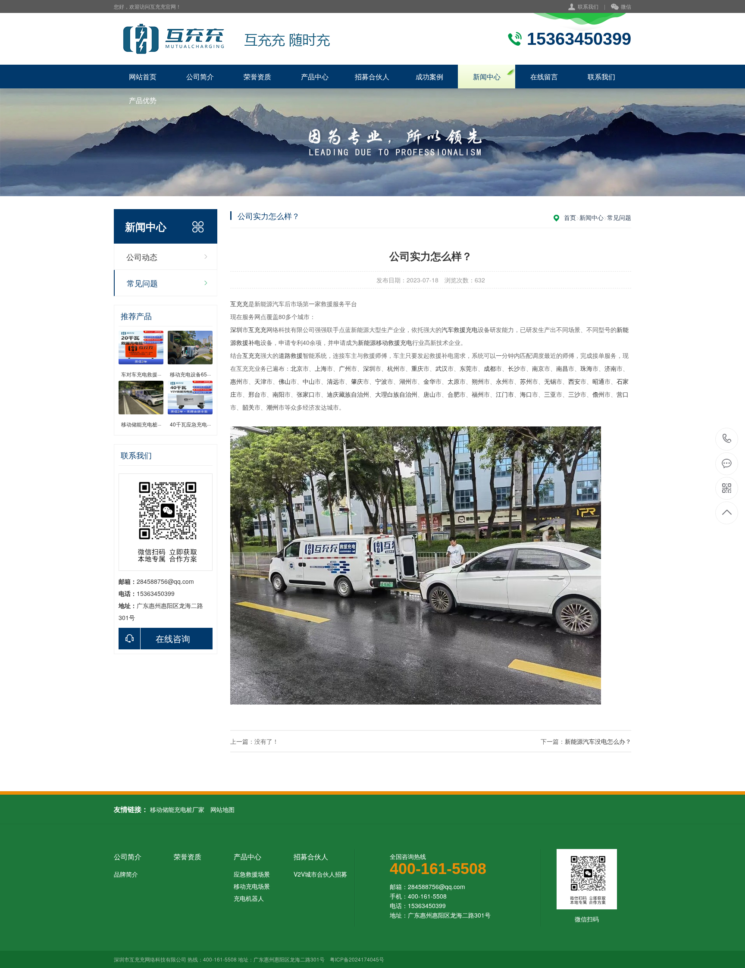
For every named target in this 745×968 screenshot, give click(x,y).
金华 (429, 381)
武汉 (441, 368)
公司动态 (141, 256)
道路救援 (291, 355)
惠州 (236, 381)
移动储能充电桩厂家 (177, 809)
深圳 (236, 329)
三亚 (550, 394)
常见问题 (142, 282)
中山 (309, 381)
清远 (333, 381)
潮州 (272, 407)
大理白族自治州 (396, 394)
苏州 (526, 381)
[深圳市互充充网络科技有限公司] (225, 39)
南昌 (562, 368)
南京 (538, 368)
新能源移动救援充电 (385, 342)
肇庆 (357, 381)
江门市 (505, 394)
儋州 (598, 394)
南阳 (278, 394)
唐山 (429, 394)
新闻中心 (487, 76)
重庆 (417, 368)
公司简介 (200, 76)
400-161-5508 (727, 439)
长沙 (514, 368)
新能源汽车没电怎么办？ (598, 741)
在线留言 (544, 76)
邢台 (254, 394)
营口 (623, 394)
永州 (502, 381)
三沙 (574, 394)
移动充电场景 (252, 886)
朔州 (478, 381)
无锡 (550, 381)
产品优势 (143, 100)
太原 (454, 381)
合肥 (454, 394)
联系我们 (588, 6)
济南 (610, 368)
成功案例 (429, 76)
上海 (321, 368)
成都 (490, 368)
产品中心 (315, 76)
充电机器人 (249, 898)
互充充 (239, 303)
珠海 (586, 368)
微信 (626, 6)
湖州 (405, 381)
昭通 (598, 381)
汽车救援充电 (459, 329)
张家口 (306, 394)
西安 (574, 381)
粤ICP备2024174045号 (357, 959)
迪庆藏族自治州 (348, 394)
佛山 (285, 381)
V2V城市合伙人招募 (320, 874)
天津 (260, 381)
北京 (297, 368)
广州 (345, 368)
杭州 (393, 368)
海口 (526, 394)
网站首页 (143, 76)
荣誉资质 (257, 76)
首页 (570, 217)
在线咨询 (173, 638)
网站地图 (222, 809)
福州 (478, 394)
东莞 (466, 368)
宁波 (381, 381)
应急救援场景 (252, 874)
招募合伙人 (372, 76)
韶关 (248, 407)
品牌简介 (126, 874)
